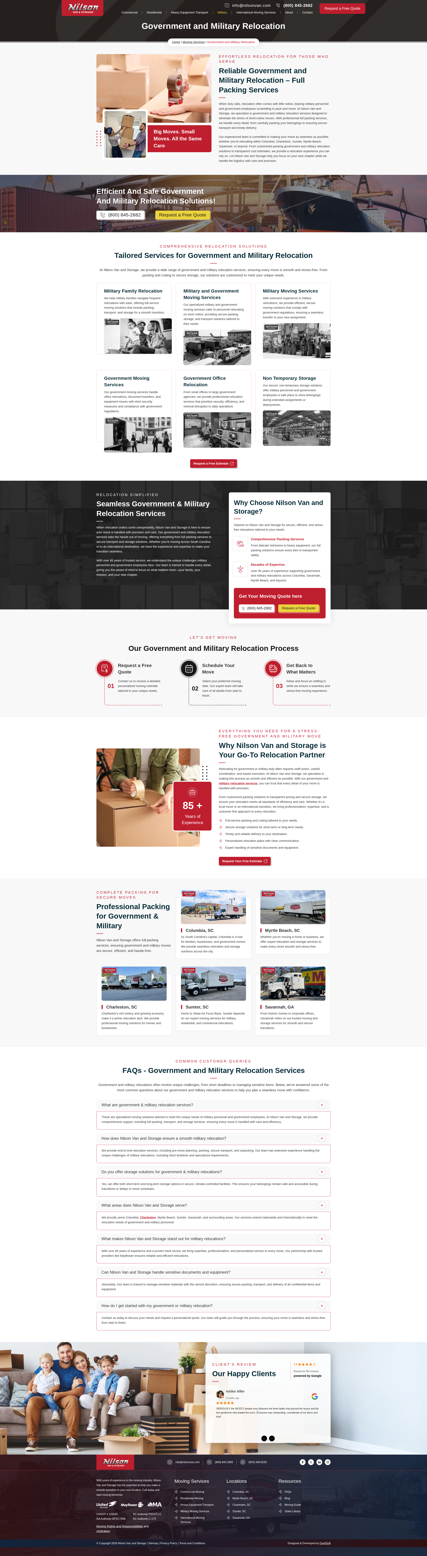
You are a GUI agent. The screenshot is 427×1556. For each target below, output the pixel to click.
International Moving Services (256, 12)
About (289, 12)
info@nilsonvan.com (251, 5)
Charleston (148, 1217)
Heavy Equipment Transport (189, 12)
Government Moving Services (134, 411)
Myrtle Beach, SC (292, 926)
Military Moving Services (293, 324)
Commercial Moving (192, 1491)
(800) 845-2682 (298, 5)
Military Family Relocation (134, 324)
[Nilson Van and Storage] (82, 8)
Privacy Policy (168, 1543)
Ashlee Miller (235, 1391)
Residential (154, 12)
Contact (307, 12)
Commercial (129, 12)
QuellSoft (325, 1543)
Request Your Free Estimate (242, 861)
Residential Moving (191, 1498)
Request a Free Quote (342, 8)
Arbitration (103, 1531)
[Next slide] (272, 1438)
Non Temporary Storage (293, 411)
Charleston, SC (134, 1004)
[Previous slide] (264, 1438)
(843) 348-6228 (258, 1462)
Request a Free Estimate (210, 463)
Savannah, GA (292, 1004)
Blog (287, 1498)
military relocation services (238, 783)
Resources (290, 1481)
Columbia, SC (213, 928)
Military (222, 12)
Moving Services (194, 42)
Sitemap (153, 1543)
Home (176, 42)
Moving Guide (293, 1504)
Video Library (292, 1511)
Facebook (303, 1462)
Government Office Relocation (213, 411)
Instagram (328, 1462)
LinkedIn (319, 1462)
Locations (237, 1481)
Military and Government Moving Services (213, 324)
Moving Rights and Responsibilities (119, 1526)
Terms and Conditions (192, 1543)
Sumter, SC (213, 1002)
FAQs (288, 1491)
